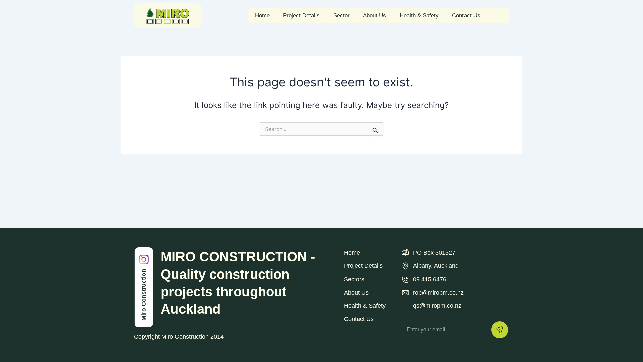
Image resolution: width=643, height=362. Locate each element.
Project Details (301, 15)
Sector (341, 15)
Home (262, 15)
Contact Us (466, 15)
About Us (374, 15)
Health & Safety (419, 15)
